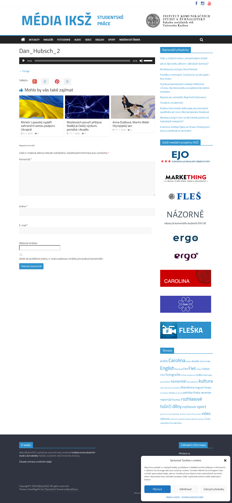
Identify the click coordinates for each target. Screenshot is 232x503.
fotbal (206, 369)
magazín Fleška (202, 388)
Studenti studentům (171, 103)
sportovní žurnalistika (169, 414)
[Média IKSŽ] (116, 12)
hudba (199, 375)
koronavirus (192, 381)
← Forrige (24, 71)
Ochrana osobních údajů (192, 496)
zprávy (201, 419)
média (172, 393)
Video (88, 39)
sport (201, 406)
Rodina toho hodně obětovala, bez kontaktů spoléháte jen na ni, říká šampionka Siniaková (184, 110)
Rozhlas (176, 400)
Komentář (25, 159)
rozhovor (189, 407)
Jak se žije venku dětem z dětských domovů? (184, 64)
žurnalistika (175, 423)
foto (162, 375)
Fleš (192, 368)
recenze (206, 392)
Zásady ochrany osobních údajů (35, 461)
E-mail (23, 225)
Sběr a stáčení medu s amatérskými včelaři (183, 58)
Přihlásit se (184, 453)
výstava (165, 419)
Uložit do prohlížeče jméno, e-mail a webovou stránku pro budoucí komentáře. (61, 259)
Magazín (48, 39)
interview (207, 375)
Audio (77, 39)
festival (179, 369)
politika (188, 392)
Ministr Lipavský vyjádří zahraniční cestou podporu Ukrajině (38, 126)
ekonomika (205, 361)
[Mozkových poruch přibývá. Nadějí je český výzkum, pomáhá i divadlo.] (87, 97)
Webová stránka (28, 243)
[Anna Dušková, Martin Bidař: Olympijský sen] (133, 97)
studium (183, 414)
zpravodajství (191, 419)
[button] (225, 460)
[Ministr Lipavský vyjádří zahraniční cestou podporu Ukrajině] (41, 97)
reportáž (165, 399)
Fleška (198, 369)
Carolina (176, 360)
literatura (187, 387)
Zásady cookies (173, 496)
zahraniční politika (177, 419)
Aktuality (34, 39)
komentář (178, 381)
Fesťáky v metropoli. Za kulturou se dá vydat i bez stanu (185, 77)
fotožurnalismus (188, 375)
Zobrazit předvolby (213, 489)
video (206, 413)
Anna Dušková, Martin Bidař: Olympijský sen (131, 124)
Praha (196, 392)
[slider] (148, 60)
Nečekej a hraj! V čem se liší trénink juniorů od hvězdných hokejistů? (184, 119)
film (185, 368)
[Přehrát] (23, 60)
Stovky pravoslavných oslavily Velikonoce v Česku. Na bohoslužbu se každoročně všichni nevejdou (184, 88)
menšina (164, 392)
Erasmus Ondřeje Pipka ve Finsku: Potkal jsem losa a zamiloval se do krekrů (185, 129)
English (99, 39)
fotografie (172, 374)
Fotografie (63, 39)
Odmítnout (186, 489)
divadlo (195, 361)
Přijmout (157, 489)
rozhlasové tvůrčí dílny (181, 402)
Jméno (23, 206)
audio (164, 360)
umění (198, 414)
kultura (206, 380)
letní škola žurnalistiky (170, 387)
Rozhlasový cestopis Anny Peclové (178, 69)
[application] (87, 60)
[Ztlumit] (141, 60)
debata (188, 361)
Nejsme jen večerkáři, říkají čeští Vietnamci (183, 97)
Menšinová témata (129, 39)
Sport (111, 39)
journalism (165, 381)
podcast (179, 392)
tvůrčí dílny (191, 414)
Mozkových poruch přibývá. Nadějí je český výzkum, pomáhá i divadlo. (84, 126)
